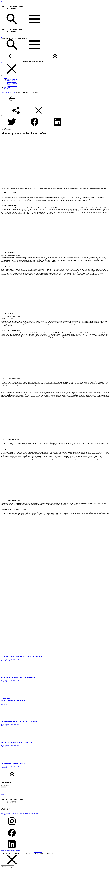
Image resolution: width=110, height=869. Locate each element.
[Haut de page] (55, 61)
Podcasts (6, 88)
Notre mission (7, 87)
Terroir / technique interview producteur (11, 81)
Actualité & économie (12, 79)
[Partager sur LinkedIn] (57, 127)
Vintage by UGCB (5, 794)
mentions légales (34, 813)
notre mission (7, 813)
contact (2, 813)
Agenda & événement (12, 86)
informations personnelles (24, 813)
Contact (5, 90)
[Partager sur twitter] (12, 127)
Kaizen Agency (38, 852)
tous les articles (14, 813)
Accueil (5, 78)
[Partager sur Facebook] (34, 127)
